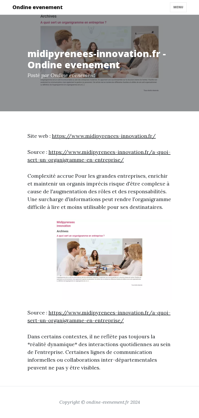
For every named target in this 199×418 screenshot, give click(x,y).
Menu (178, 7)
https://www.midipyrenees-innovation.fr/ (104, 136)
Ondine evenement (37, 7)
